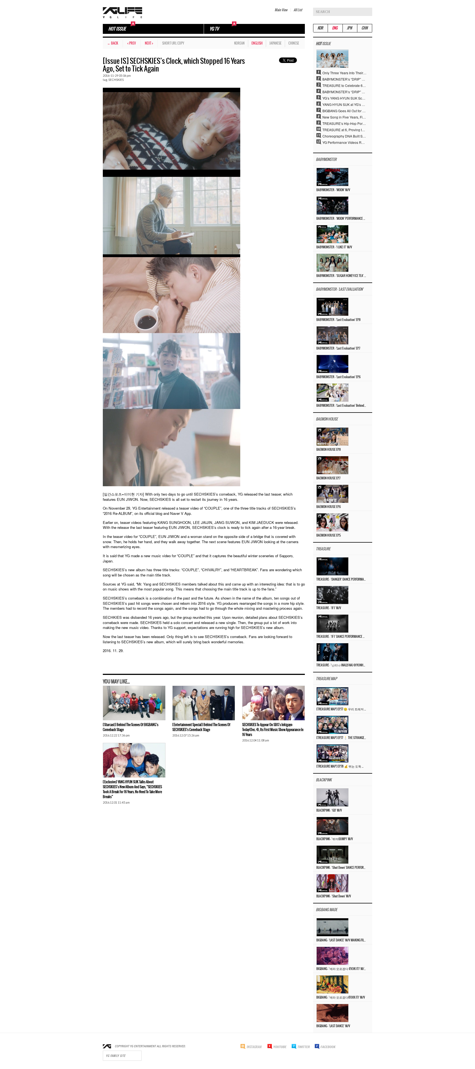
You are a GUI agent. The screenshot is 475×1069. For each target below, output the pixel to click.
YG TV (214, 29)
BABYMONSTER (326, 160)
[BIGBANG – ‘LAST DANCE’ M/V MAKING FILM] (332, 926)
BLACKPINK (324, 780)
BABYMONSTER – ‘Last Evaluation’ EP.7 (338, 348)
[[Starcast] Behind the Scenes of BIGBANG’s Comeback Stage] (134, 703)
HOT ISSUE (117, 29)
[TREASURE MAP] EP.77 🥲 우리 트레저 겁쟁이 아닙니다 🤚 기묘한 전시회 (341, 709)
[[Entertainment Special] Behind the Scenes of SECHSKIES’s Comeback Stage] (203, 703)
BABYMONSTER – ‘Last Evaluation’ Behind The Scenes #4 (341, 405)
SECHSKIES (116, 79)
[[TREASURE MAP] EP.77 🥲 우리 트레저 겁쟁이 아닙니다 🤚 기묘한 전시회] (332, 695)
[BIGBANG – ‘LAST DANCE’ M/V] (332, 1012)
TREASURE (323, 549)
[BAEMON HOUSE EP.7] (332, 464)
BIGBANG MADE (326, 910)
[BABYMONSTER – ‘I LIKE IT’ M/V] (332, 233)
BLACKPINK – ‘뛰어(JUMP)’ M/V (334, 839)
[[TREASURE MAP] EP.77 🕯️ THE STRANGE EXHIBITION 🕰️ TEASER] (332, 724)
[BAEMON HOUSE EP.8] (332, 436)
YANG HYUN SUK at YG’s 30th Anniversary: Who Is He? (344, 104)
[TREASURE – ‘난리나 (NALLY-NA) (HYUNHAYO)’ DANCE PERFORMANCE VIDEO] (332, 651)
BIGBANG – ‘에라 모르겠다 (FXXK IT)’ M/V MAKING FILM (341, 969)
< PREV (131, 43)
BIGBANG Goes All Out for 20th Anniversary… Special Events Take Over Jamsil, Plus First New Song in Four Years (344, 110)
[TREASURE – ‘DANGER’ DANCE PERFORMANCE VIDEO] (332, 566)
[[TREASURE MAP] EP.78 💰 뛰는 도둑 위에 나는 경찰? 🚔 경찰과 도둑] (332, 753)
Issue (323, 44)
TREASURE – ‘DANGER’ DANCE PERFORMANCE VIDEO (341, 579)
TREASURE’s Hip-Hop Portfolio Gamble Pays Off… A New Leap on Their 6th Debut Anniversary (344, 123)
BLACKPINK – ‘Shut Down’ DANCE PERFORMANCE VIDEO (341, 867)
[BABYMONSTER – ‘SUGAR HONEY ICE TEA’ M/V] (332, 262)
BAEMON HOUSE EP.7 (328, 478)
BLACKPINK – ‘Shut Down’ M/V (333, 896)
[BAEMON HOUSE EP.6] (332, 493)
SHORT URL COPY (173, 43)
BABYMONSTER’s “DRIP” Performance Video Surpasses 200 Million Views (344, 91)
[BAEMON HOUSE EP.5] (332, 522)
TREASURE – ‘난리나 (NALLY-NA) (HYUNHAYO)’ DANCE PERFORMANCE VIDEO (341, 665)
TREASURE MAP (326, 679)
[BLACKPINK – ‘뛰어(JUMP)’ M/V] (332, 825)
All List (298, 10)
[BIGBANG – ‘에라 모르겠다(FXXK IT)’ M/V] (332, 984)
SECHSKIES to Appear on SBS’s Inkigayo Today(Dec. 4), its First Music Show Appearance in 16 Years (272, 730)
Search (368, 12)
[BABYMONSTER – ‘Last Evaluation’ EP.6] (332, 363)
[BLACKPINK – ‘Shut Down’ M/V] (332, 882)
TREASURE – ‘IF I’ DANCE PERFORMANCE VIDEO (341, 636)
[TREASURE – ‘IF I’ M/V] (332, 594)
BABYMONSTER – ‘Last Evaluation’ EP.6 (338, 377)
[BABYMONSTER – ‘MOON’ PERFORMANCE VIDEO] (332, 205)
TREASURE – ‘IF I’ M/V (328, 608)
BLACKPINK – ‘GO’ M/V (329, 810)
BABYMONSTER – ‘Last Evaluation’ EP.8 (338, 319)
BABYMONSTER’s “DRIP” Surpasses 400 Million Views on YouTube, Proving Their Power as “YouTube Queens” (344, 79)
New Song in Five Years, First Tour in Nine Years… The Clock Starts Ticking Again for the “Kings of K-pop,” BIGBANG (344, 117)
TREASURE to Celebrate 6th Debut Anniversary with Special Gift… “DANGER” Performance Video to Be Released (344, 85)
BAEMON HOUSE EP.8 (328, 449)
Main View (281, 10)
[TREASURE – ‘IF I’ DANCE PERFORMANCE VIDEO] (332, 623)
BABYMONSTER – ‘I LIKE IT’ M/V (334, 247)
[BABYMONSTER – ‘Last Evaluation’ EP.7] (332, 334)
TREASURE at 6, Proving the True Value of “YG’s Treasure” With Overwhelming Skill (344, 129)
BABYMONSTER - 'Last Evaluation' (339, 289)
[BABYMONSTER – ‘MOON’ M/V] (332, 176)
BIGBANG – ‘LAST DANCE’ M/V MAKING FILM (341, 940)
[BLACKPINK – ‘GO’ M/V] (332, 797)
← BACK (112, 43)
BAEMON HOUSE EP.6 (328, 507)
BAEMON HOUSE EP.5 (328, 535)
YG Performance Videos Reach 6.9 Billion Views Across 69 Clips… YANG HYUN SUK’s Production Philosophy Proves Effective (344, 142)
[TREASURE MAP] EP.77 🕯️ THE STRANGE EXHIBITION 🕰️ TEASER (341, 738)
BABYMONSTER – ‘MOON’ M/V (333, 190)
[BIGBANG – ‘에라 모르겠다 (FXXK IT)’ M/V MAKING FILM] (332, 955)
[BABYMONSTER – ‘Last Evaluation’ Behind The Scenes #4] (332, 392)
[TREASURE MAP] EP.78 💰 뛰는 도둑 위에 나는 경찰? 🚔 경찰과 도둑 (341, 766)
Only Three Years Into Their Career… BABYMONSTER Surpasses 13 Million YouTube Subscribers (344, 72)
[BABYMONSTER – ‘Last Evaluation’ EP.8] (332, 306)
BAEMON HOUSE (327, 419)
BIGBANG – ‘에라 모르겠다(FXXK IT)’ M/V (340, 997)
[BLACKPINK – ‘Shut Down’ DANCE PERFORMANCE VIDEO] (332, 854)
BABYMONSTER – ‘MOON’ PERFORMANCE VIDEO (341, 218)
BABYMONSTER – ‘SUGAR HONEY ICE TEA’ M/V (341, 275)
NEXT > (149, 43)
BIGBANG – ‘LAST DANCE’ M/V (333, 1026)
